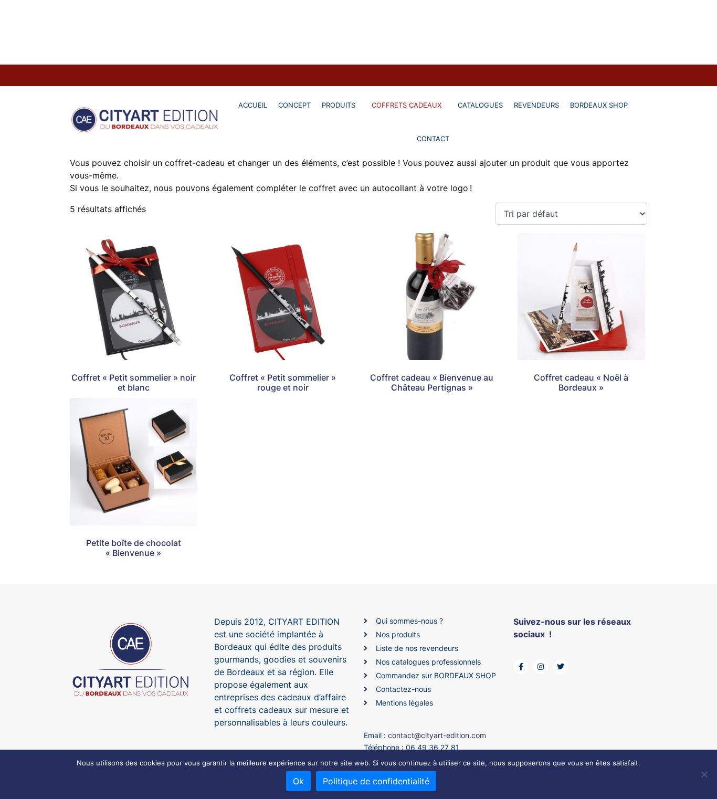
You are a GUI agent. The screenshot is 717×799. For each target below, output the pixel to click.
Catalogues (480, 105)
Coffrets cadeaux (406, 105)
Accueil (252, 105)
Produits (338, 105)
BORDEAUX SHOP (599, 105)
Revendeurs (536, 105)
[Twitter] (560, 666)
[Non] (704, 774)
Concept (294, 105)
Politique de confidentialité (376, 781)
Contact (433, 138)
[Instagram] (540, 666)
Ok (298, 781)
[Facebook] (520, 666)
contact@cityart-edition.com (437, 735)
